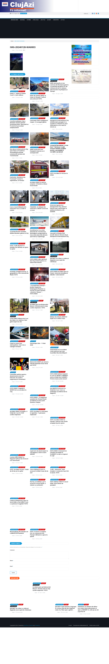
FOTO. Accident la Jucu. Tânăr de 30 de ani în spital (19, 470)
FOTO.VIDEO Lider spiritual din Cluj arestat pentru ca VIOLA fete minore (38, 260)
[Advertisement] (54, 30)
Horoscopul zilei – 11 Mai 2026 (38, 344)
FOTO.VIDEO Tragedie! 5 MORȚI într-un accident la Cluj (18, 389)
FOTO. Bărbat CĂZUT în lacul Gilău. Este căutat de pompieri (59, 483)
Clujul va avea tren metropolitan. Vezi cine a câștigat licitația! (18, 344)
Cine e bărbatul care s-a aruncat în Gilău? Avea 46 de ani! (39, 471)
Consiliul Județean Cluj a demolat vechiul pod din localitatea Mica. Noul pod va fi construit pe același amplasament (19, 124)
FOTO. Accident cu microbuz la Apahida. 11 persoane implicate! (39, 412)
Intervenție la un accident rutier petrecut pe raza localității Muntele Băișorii (58, 351)
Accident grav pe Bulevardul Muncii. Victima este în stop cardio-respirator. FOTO (39, 306)
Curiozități (56, 19)
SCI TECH (63, 19)
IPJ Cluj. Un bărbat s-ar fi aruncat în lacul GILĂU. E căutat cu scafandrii (38, 483)
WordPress (26, 617)
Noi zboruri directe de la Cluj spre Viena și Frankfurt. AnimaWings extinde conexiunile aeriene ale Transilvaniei (19, 152)
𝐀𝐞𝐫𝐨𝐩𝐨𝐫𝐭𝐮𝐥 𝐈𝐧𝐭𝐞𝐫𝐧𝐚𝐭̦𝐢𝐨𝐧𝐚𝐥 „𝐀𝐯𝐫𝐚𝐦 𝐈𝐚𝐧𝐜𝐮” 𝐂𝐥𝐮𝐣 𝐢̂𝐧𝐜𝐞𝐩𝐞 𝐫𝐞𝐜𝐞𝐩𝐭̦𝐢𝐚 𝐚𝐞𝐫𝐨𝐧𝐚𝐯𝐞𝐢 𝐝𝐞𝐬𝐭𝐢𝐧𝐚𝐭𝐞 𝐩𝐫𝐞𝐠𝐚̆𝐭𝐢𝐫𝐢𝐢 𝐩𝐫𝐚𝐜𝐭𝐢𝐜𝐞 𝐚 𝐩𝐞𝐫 (59, 148)
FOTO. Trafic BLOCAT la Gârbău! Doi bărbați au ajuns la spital (19, 247)
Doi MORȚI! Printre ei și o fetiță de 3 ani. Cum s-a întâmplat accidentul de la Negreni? (58, 390)
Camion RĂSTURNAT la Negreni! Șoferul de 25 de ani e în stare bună (19, 458)
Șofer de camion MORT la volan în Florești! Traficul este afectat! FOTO (38, 97)
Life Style (43, 19)
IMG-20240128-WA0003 (19, 41)
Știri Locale (36, 19)
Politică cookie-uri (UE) (94, 617)
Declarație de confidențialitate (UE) (80, 617)
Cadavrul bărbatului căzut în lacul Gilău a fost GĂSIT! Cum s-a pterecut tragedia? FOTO (19, 494)
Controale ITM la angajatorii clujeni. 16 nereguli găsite (39, 121)
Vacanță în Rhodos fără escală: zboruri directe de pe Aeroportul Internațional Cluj (59, 234)
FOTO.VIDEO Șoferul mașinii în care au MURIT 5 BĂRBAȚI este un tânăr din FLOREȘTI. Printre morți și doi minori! (59, 376)
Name (11, 553)
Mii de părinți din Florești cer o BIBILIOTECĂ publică (19, 520)
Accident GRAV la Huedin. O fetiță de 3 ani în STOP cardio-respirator (18, 412)
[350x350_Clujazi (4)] (85, 55)
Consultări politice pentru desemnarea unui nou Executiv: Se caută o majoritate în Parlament (18, 376)
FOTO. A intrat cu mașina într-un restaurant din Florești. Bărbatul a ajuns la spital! (39, 526)
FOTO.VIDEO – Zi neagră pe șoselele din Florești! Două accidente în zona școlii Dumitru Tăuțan (38, 399)
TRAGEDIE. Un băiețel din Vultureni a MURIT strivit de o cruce (39, 208)
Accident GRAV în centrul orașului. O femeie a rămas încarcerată (38, 183)
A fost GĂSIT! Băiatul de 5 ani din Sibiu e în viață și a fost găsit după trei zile (19, 320)
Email (11, 558)
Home (12, 41)
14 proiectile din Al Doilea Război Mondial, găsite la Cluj (19, 232)
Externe (29, 19)
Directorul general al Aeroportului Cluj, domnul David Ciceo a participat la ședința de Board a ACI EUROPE (58, 208)
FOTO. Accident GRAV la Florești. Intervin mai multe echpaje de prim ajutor (59, 421)
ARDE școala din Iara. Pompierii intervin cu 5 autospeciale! (37, 151)
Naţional (22, 19)
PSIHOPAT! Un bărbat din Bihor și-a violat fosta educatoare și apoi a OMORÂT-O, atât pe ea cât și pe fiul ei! (88, 601)
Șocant (49, 19)
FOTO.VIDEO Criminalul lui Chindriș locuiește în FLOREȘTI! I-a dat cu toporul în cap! (59, 453)
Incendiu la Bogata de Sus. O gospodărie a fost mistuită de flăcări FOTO (19, 273)
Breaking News (14, 19)
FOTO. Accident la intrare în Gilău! (59, 174)
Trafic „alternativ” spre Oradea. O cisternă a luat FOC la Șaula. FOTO (59, 471)
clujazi (13, 50)
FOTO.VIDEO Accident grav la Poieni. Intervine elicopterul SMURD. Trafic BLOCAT (59, 273)
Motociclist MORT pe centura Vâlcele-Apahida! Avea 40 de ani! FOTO (39, 363)
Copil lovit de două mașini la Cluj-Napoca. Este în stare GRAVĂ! (39, 446)
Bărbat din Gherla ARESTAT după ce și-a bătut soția (58, 317)
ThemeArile (37, 617)
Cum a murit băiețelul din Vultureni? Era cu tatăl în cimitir (18, 208)
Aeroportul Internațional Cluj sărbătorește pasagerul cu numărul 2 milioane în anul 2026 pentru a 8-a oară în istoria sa (59, 123)
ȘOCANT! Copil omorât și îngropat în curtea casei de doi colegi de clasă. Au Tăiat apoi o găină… (65, 600)
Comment (12, 542)
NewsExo (31, 617)
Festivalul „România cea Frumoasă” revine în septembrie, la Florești (17, 178)
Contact (70, 617)
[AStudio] (85, 76)
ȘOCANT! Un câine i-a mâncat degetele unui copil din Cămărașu (59, 260)
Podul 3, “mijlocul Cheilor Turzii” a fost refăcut (18, 94)
